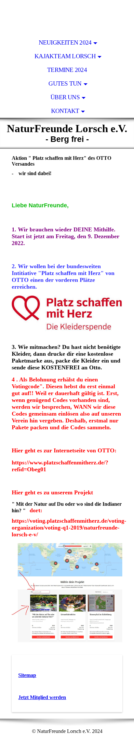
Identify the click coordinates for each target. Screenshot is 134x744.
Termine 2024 (67, 69)
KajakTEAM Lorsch (65, 56)
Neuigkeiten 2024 (65, 42)
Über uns (65, 97)
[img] (67, 18)
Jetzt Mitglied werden (42, 697)
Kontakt (65, 110)
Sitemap (27, 675)
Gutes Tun (64, 83)
